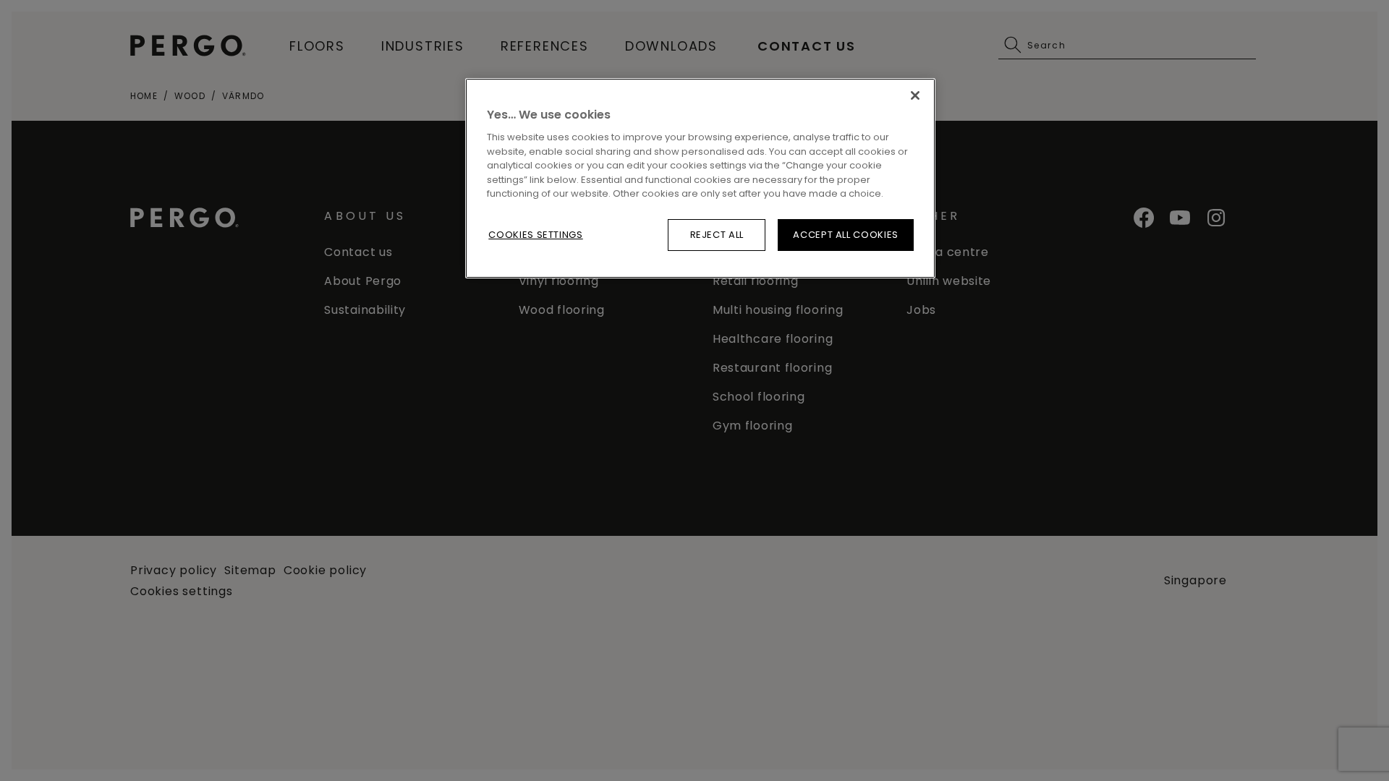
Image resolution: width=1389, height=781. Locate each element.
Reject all (717, 235)
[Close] (915, 95)
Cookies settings (535, 235)
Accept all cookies (846, 235)
